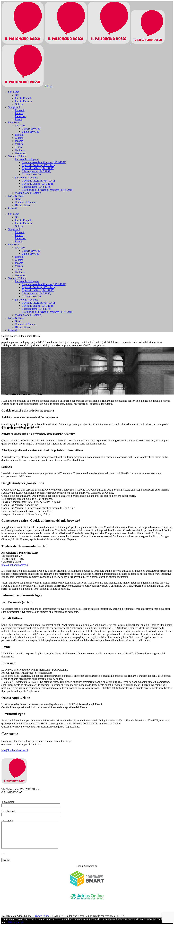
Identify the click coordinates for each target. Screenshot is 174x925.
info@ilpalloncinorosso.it (14, 564)
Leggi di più (17, 922)
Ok (9, 922)
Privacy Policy (84, 854)
